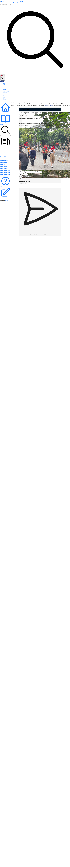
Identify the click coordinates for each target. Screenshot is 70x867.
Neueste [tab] (28, 231)
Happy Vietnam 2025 (5, 170)
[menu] (40, 105)
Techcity (6, 200)
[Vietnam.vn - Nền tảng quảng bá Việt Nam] (12, 2)
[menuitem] (13, 105)
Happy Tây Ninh (3, 168)
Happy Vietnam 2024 (5, 172)
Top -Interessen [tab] (22, 231)
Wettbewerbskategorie (21, 105)
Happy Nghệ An (3, 166)
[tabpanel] (40, 234)
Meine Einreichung (57, 105)
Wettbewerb (41, 105)
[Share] (20, 115)
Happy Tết (2, 164)
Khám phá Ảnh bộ (4, 156)
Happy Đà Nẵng (3, 162)
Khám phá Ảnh (3, 152)
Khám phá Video (4, 160)
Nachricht (13, 105)
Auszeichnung (29, 105)
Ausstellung (35, 105)
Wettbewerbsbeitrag (49, 105)
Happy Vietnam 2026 (5, 149)
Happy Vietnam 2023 (5, 174)
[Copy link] (22, 115)
